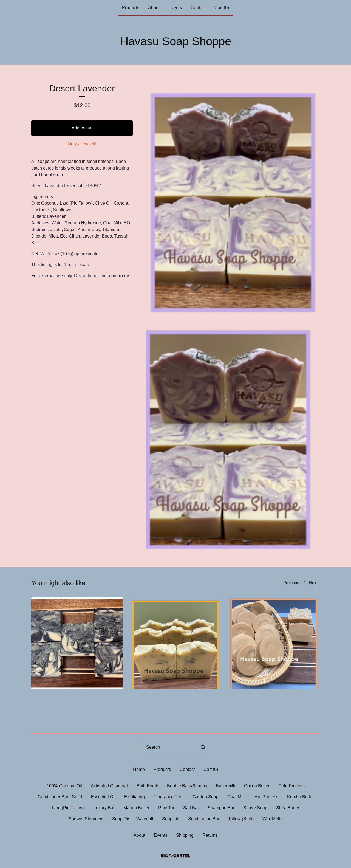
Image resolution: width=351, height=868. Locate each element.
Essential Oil (103, 796)
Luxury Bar (104, 807)
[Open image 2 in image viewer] (233, 434)
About (154, 7)
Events (175, 7)
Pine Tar (166, 807)
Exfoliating (134, 796)
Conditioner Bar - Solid (60, 796)
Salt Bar (191, 807)
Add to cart (82, 128)
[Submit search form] (203, 747)
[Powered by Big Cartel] (175, 856)
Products (130, 7)
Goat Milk (236, 796)
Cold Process (291, 786)
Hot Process (266, 796)
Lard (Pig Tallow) (68, 807)
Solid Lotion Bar (203, 818)
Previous (291, 582)
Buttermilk (225, 786)
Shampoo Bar (221, 807)
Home (139, 769)
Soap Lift (170, 818)
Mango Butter (136, 807)
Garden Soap (206, 796)
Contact (198, 7)
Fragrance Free (169, 796)
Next (313, 582)
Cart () (221, 7)
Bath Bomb (147, 786)
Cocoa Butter (257, 786)
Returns (210, 835)
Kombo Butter (300, 796)
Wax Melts (272, 818)
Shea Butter (287, 807)
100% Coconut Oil (64, 786)
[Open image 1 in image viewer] (233, 198)
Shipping (185, 835)
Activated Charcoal (109, 786)
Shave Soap (255, 807)
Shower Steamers (86, 818)
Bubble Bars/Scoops (187, 786)
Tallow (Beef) (241, 818)
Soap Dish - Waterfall (132, 818)
